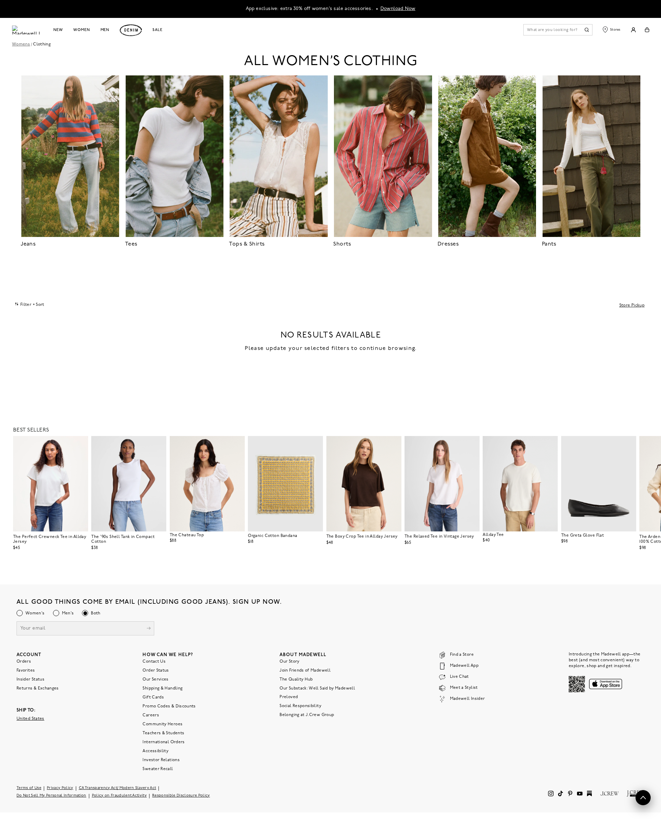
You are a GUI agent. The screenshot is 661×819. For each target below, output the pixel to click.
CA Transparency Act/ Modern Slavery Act (117, 788)
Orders (24, 662)
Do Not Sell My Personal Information (51, 796)
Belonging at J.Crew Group (307, 715)
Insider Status (30, 679)
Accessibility (155, 751)
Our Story (289, 662)
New (58, 30)
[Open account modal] (633, 29)
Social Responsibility (300, 706)
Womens (21, 44)
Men (105, 30)
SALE (157, 30)
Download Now (398, 8)
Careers (151, 715)
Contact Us (154, 662)
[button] (80, 444)
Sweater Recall (158, 769)
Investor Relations (161, 760)
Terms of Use (29, 788)
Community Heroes (162, 724)
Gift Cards (153, 697)
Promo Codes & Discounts (169, 706)
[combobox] (30, 304)
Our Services (155, 679)
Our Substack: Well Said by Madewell (317, 688)
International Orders (164, 742)
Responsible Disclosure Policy (181, 796)
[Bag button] (647, 29)
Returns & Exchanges (38, 688)
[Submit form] (149, 629)
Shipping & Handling (162, 688)
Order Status (156, 670)
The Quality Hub (296, 679)
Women (81, 30)
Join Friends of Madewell (305, 670)
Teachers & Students (163, 733)
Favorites (26, 670)
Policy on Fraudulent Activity (119, 796)
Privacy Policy (60, 788)
